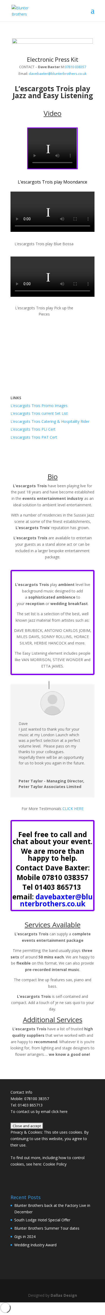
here (64, 1111)
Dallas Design (64, 1295)
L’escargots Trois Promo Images (39, 405)
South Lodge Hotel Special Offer (42, 1219)
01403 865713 (58, 887)
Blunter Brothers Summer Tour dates (46, 1228)
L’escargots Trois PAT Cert (33, 437)
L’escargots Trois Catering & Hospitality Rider (49, 421)
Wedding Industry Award (35, 1244)
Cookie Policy (54, 1164)
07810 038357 (75, 66)
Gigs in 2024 (25, 1236)
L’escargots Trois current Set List (39, 413)
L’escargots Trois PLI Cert (32, 429)
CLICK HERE (72, 808)
